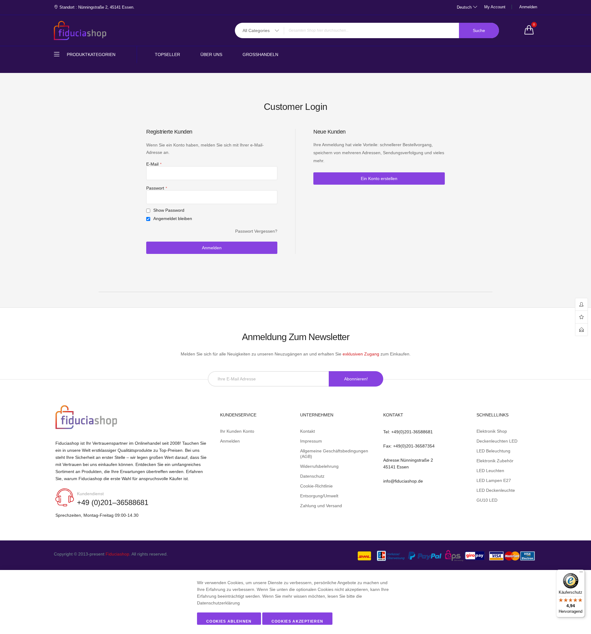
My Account (494, 7)
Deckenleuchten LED (496, 441)
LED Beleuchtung (493, 450)
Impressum (311, 441)
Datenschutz (312, 476)
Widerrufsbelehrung (319, 466)
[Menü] (581, 573)
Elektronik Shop (491, 431)
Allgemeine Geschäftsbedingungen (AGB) (334, 453)
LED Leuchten (490, 470)
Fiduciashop (117, 554)
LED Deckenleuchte (495, 490)
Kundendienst (90, 494)
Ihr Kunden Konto (237, 431)
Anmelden (528, 7)
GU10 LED (486, 500)
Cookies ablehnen (229, 621)
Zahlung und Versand (321, 505)
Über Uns (211, 54)
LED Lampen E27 (493, 480)
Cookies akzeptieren (297, 621)
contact (581, 329)
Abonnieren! (356, 378)
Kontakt (307, 431)
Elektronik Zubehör (494, 460)
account (581, 304)
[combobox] (367, 30)
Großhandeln (260, 54)
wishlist (581, 317)
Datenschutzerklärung (218, 602)
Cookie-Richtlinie (316, 486)
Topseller (167, 54)
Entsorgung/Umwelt (319, 495)
